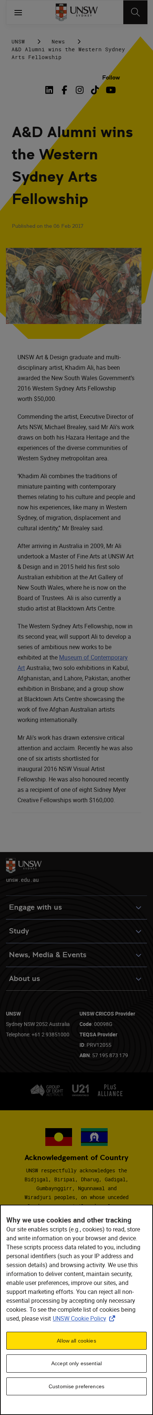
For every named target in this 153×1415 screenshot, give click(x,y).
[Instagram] (80, 90)
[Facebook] (64, 90)
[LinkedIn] (50, 90)
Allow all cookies (76, 1341)
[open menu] (18, 12)
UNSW (18, 41)
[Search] (135, 12)
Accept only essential (76, 1363)
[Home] (77, 12)
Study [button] (19, 931)
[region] (76, 1310)
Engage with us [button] (35, 907)
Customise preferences (76, 1386)
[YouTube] (110, 90)
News (58, 41)
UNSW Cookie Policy (85, 1318)
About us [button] (24, 978)
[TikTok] (95, 90)
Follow (111, 77)
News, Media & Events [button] (48, 955)
